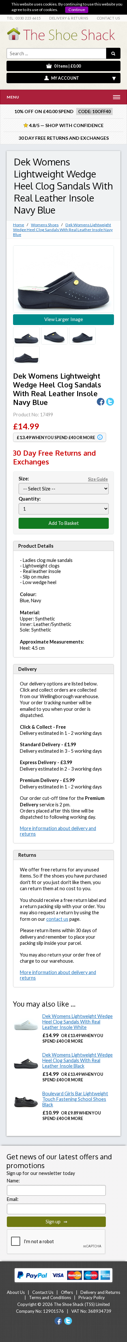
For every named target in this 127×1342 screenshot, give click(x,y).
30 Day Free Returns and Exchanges (64, 138)
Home (18, 224)
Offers (67, 1292)
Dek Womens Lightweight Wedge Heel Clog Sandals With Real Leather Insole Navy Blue (63, 229)
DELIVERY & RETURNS (68, 18)
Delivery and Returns (100, 1292)
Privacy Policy (91, 1297)
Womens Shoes (45, 224)
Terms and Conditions (50, 1297)
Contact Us (42, 1292)
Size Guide (98, 479)
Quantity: (30, 499)
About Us (16, 1292)
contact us (57, 919)
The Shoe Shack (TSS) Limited (82, 1304)
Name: (13, 1180)
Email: (13, 1199)
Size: (63, 478)
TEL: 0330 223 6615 (24, 18)
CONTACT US (108, 18)
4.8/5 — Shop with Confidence (63, 125)
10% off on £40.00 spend (44, 111)
